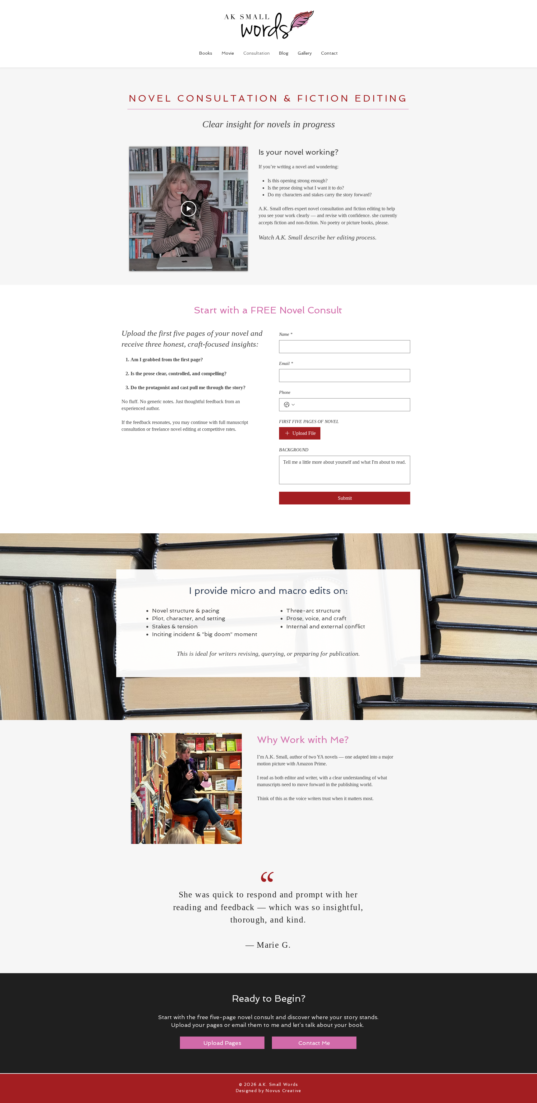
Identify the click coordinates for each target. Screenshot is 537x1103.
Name (285, 334)
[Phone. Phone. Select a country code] (289, 404)
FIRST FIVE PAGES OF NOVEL (309, 421)
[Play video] (188, 208)
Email (286, 363)
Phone (284, 392)
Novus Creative (283, 1090)
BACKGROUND (293, 450)
